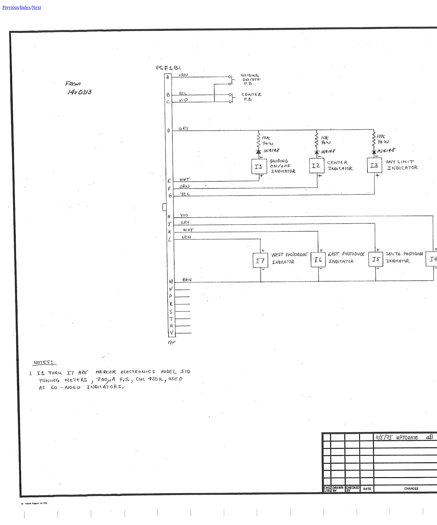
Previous (10, 7)
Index (25, 7)
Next (36, 7)
